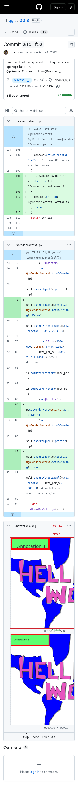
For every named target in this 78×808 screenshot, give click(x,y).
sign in (34, 772)
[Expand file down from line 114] (13, 233)
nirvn (14, 52)
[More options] (69, 121)
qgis (12, 20)
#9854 (38, 80)
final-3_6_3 (62, 80)
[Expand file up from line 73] (12, 255)
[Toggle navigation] (6, 6)
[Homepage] (39, 6)
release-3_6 (22, 80)
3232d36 (25, 86)
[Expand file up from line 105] (13, 136)
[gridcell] (39, 136)
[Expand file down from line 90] (12, 514)
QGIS (24, 20)
